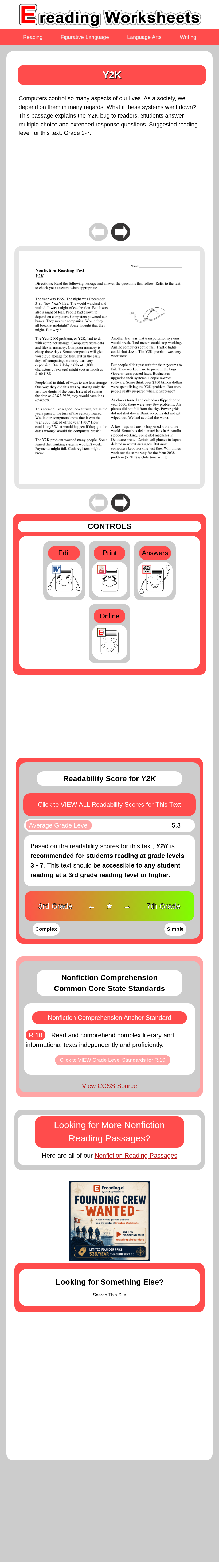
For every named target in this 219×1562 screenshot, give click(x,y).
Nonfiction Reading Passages (136, 1155)
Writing (188, 37)
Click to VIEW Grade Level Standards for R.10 (112, 1060)
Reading (32, 37)
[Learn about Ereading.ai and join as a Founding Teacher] (109, 1221)
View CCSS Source (109, 1085)
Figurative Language (85, 37)
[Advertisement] (109, 184)
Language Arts (144, 37)
